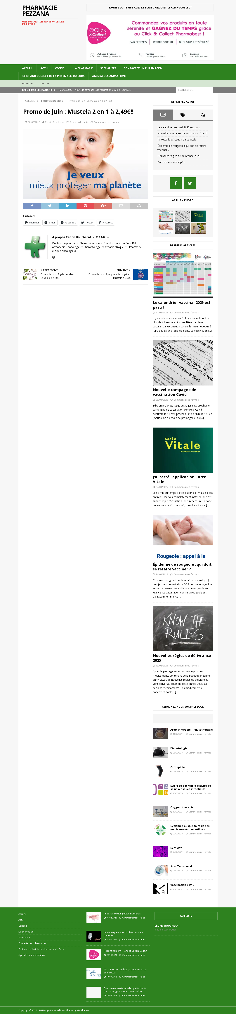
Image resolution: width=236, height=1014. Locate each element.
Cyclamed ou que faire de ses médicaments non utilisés (190, 827)
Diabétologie (179, 748)
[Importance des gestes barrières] (93, 917)
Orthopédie (177, 767)
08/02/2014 (178, 851)
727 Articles (102, 237)
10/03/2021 (178, 889)
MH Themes (83, 1010)
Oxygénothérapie (182, 807)
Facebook (27, 83)
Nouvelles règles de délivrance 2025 (178, 156)
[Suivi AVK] (160, 851)
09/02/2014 (178, 833)
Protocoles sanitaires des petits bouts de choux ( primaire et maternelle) (125, 990)
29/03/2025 (162, 399)
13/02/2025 (162, 665)
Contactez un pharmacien (143, 68)
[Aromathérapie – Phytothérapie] (160, 733)
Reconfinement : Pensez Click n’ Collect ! (126, 950)
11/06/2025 (162, 312)
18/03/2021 (112, 995)
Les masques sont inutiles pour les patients (123, 933)
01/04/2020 (112, 917)
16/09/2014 (178, 733)
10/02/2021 (178, 811)
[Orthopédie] (160, 771)
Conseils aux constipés (171, 162)
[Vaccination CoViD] (160, 888)
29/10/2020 (112, 955)
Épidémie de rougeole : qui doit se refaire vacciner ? (182, 567)
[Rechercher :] (194, 90)
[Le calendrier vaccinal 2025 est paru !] (166, 216)
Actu (44, 68)
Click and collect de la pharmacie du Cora (53, 76)
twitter (45, 83)
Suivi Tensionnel (181, 866)
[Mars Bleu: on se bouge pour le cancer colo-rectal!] (93, 973)
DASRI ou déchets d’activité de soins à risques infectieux (190, 787)
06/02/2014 (178, 752)
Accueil (27, 68)
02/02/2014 (178, 771)
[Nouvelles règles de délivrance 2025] (182, 228)
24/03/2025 (162, 487)
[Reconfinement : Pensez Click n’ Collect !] (93, 954)
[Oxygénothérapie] (160, 811)
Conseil (60, 68)
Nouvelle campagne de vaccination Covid (181, 133)
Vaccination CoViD (182, 885)
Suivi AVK (176, 847)
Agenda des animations (109, 76)
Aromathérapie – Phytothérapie (191, 729)
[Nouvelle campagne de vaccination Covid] (182, 216)
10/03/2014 (178, 793)
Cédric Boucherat (54, 122)
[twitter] (190, 183)
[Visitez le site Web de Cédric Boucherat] (53, 257)
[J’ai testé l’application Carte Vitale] (198, 216)
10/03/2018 (112, 976)
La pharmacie (83, 68)
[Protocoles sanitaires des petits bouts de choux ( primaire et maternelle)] (93, 992)
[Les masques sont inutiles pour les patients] (93, 936)
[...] (210, 330)
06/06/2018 (34, 122)
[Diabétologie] (160, 752)
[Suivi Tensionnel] (160, 870)
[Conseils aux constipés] (198, 228)
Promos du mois (79, 122)
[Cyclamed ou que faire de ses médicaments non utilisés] (160, 829)
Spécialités (108, 68)
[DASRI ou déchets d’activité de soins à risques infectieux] (160, 789)
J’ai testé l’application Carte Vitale (176, 139)
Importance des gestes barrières (122, 913)
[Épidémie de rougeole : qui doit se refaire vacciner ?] (166, 228)
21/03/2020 (112, 939)
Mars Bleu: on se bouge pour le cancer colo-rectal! (125, 971)
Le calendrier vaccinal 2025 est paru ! (179, 127)
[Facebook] (176, 183)
